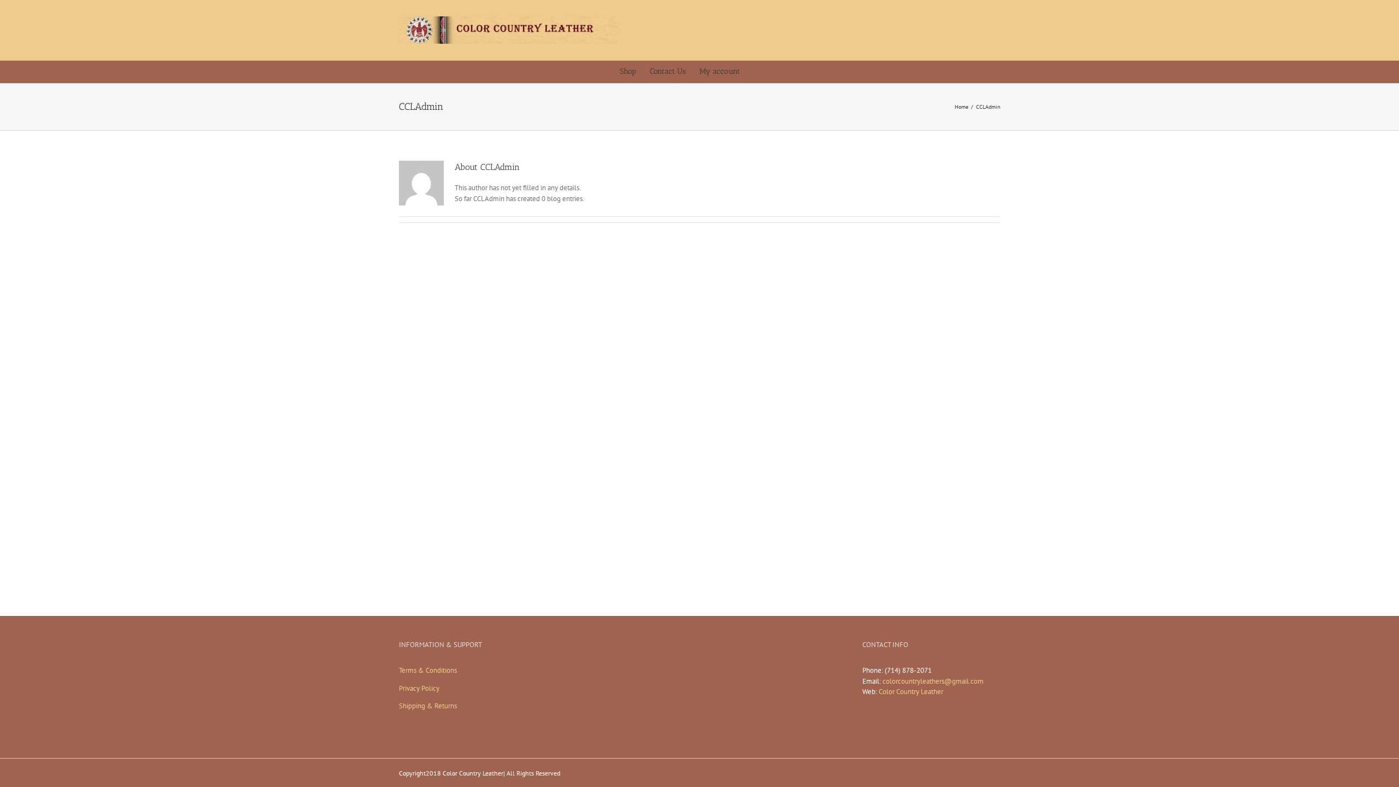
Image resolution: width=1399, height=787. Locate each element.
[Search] (776, 72)
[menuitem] (635, 72)
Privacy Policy (419, 688)
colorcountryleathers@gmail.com (933, 681)
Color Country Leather (911, 691)
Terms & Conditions (428, 670)
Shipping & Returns (428, 705)
